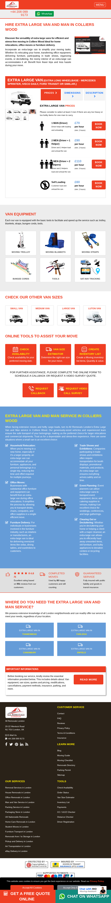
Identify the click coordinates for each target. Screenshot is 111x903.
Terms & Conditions (66, 733)
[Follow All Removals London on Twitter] (11, 745)
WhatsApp (46, 14)
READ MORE (88, 679)
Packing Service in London (17, 807)
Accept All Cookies (32, 887)
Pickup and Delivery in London (19, 841)
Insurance (61, 738)
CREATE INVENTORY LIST (90, 355)
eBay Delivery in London (16, 851)
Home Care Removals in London (20, 822)
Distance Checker (65, 817)
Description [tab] (94, 93)
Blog (59, 750)
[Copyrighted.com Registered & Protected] (36, 865)
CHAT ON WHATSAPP (88, 896)
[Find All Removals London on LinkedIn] (21, 745)
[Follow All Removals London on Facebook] (6, 745)
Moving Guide (63, 755)
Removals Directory (66, 765)
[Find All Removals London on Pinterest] (16, 745)
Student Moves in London (17, 827)
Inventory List (63, 802)
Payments (61, 807)
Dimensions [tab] (72, 93)
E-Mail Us (12, 735)
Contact (60, 713)
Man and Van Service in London (19, 802)
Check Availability (65, 787)
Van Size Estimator (65, 797)
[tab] (9, 111)
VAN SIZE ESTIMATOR (55, 355)
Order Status (63, 792)
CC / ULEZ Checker (66, 812)
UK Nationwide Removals (16, 817)
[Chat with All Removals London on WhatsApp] (63, 896)
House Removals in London (17, 792)
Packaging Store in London (17, 812)
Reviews (61, 723)
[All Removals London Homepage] (12, 4)
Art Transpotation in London (18, 846)
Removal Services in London (18, 787)
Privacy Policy (97, 881)
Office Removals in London (17, 797)
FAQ (59, 718)
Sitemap (61, 775)
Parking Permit (64, 770)
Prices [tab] (49, 93)
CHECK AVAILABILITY (21, 355)
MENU (100, 4)
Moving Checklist (65, 760)
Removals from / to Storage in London (22, 836)
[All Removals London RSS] (26, 745)
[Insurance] (67, 865)
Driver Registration (65, 822)
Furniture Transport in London (19, 831)
